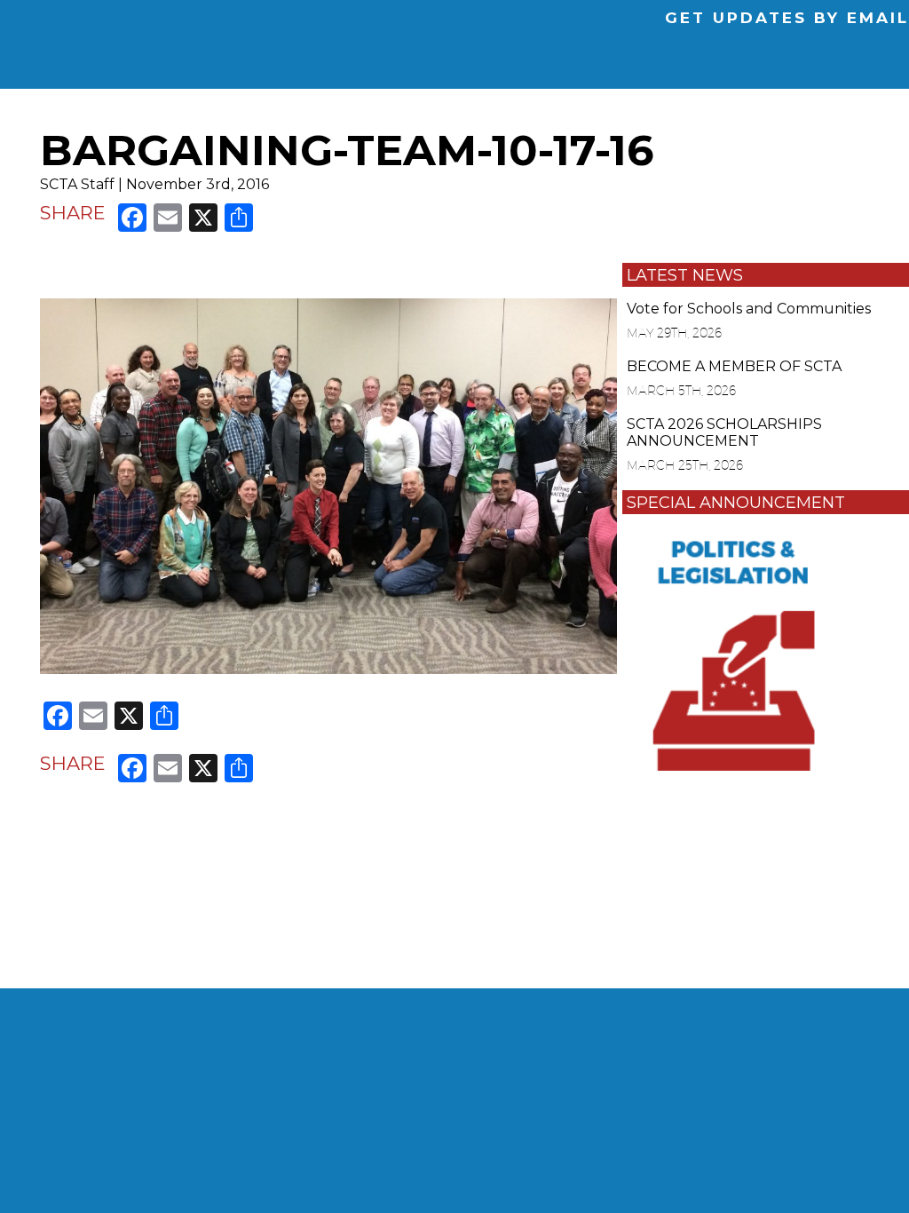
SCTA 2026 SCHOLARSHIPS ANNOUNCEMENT (724, 432)
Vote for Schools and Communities (749, 308)
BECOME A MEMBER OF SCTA (734, 366)
